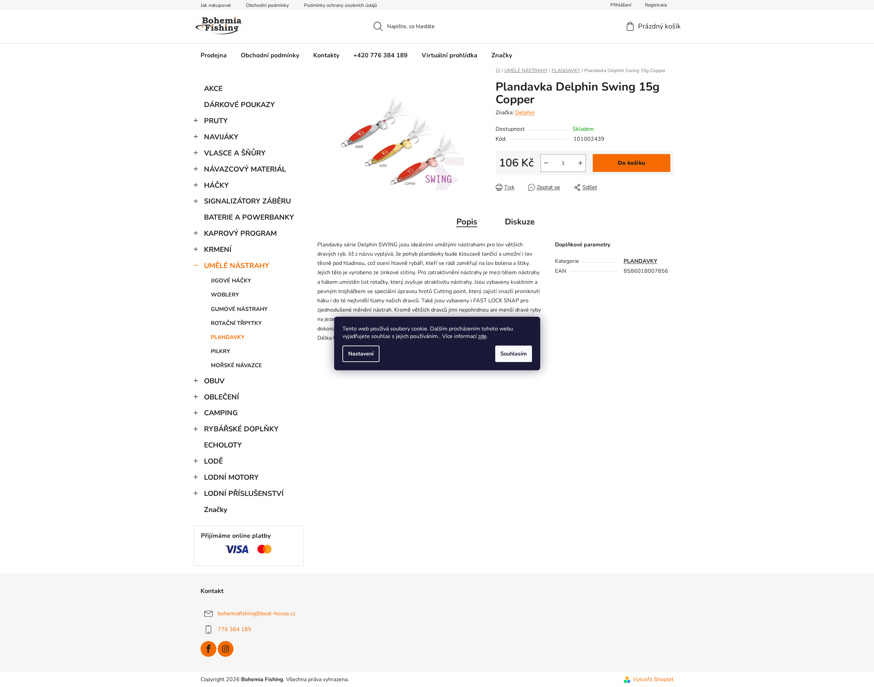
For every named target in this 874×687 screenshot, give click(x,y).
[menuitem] (214, 55)
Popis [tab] (466, 221)
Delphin (525, 112)
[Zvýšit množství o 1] (580, 163)
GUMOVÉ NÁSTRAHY (239, 309)
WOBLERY (225, 295)
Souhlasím (513, 354)
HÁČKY (216, 185)
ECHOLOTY (223, 445)
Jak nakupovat (216, 5)
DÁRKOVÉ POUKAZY (239, 104)
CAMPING (221, 413)
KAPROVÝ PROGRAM (240, 233)
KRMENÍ (217, 249)
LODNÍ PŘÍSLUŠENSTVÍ (244, 493)
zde (482, 336)
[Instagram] (226, 649)
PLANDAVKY (228, 337)
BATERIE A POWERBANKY (249, 217)
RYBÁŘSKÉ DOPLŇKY (241, 429)
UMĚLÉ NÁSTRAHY (236, 265)
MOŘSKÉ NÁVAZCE (236, 365)
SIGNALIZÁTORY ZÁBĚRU (247, 201)
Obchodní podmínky (267, 5)
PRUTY (216, 121)
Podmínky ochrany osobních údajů (340, 5)
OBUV (214, 381)
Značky (215, 509)
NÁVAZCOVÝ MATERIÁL (245, 169)
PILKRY (220, 351)
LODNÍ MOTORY (231, 477)
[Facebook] (208, 649)
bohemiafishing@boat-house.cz (256, 613)
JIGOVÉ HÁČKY (231, 280)
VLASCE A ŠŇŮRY (234, 153)
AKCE (213, 88)
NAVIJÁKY (221, 137)
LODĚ (213, 461)
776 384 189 (234, 629)
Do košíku (631, 163)
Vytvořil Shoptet (653, 679)
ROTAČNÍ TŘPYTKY (236, 323)
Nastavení (361, 354)
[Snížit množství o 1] (546, 163)
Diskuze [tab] (520, 221)
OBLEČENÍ (221, 397)
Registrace (656, 5)
